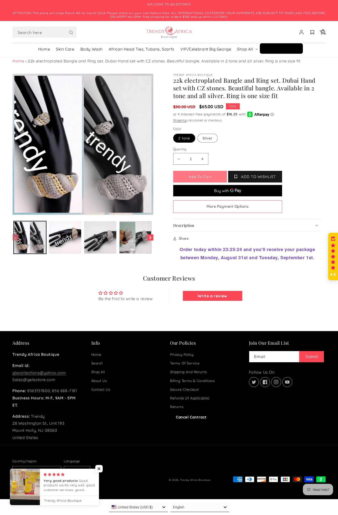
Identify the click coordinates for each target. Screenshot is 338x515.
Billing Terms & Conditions (192, 381)
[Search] (71, 32)
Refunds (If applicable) (189, 398)
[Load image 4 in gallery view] (135, 237)
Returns (176, 407)
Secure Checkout (184, 389)
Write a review (212, 295)
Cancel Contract (191, 417)
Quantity (180, 149)
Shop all (98, 372)
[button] (44, 32)
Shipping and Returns (188, 372)
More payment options (227, 206)
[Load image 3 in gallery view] (100, 237)
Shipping (180, 120)
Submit (311, 357)
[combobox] (44, 32)
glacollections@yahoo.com (39, 372)
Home (18, 60)
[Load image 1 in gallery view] (30, 237)
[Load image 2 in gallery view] (65, 237)
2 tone (184, 138)
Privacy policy (181, 354)
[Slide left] (15, 237)
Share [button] (184, 238)
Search (97, 363)
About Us (99, 381)
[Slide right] (150, 237)
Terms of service (185, 363)
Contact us (100, 389)
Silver (208, 138)
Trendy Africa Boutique (195, 480)
